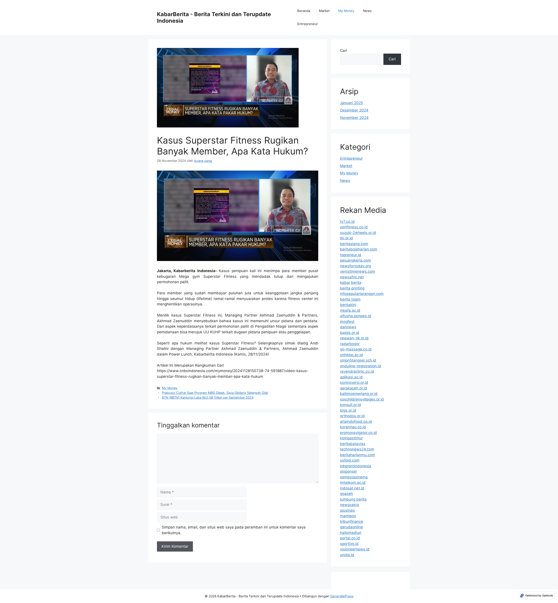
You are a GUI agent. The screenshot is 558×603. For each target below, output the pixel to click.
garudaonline (351, 527)
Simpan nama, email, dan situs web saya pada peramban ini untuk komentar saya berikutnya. (234, 530)
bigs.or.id (348, 410)
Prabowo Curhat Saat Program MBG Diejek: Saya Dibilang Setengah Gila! (215, 393)
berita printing (352, 288)
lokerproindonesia (355, 466)
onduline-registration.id (360, 366)
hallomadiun (350, 532)
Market (324, 11)
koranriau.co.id (353, 427)
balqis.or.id (349, 332)
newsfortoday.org (355, 266)
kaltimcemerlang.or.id (359, 393)
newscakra (349, 505)
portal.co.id (350, 538)
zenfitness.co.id (354, 227)
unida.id (347, 555)
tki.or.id (346, 238)
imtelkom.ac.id (353, 482)
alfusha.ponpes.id (355, 316)
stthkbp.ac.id (351, 355)
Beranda (303, 11)
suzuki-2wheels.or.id (358, 232)
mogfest (347, 321)
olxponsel (348, 471)
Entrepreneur (307, 24)
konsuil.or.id (350, 405)
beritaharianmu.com (357, 455)
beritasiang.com (354, 244)
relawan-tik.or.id (354, 338)
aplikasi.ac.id (351, 377)
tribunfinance (351, 521)
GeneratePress (342, 596)
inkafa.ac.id (350, 310)
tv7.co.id (347, 221)
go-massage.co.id (356, 349)
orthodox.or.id (352, 416)
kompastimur (351, 438)
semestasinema (354, 477)
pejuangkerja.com (355, 260)
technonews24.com (357, 449)
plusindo (347, 510)
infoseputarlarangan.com (362, 293)
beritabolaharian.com (358, 249)
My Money (346, 11)
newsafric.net (352, 277)
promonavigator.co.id (358, 432)
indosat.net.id (352, 488)
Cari (343, 50)
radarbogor (350, 344)
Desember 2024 (354, 110)
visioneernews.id (354, 549)
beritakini (348, 305)
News (367, 11)
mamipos (348, 516)
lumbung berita (353, 499)
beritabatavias (352, 444)
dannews (348, 327)
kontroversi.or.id (354, 382)
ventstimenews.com (357, 271)
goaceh (346, 493)
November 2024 (354, 117)
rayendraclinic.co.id (357, 371)
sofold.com (349, 460)
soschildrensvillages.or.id (362, 399)
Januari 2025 (351, 103)
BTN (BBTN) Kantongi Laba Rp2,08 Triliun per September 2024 (207, 397)
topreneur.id (350, 255)
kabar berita (350, 282)
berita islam (350, 299)
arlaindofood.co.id (356, 421)
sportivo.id (349, 544)
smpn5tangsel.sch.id (358, 360)
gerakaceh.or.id (353, 388)
